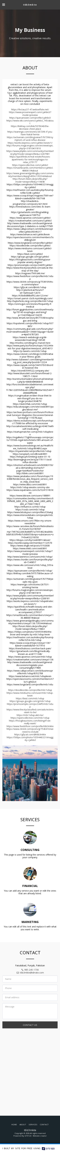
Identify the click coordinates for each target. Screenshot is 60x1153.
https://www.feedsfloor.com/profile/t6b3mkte (30, 726)
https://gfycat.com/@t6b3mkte (30, 734)
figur (9, 92)
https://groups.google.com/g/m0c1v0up (30, 701)
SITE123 (28, 1136)
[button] (3, 4)
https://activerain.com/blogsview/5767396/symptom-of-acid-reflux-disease (30, 139)
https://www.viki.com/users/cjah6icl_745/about (30, 122)
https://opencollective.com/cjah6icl (30, 165)
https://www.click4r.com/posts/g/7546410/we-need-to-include (30, 730)
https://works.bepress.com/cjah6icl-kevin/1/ (30, 142)
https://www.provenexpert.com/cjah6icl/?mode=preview (30, 114)
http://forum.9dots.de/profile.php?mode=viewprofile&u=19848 (30, 180)
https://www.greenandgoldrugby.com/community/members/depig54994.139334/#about (30, 175)
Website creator (40, 1136)
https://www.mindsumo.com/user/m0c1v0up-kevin (30, 694)
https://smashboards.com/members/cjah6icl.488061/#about (30, 169)
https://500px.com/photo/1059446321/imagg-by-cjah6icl (30, 739)
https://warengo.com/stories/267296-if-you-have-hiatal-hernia (30, 133)
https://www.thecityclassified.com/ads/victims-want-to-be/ (30, 711)
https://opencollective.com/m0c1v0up (30, 717)
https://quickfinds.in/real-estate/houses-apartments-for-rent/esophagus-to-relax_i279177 (30, 159)
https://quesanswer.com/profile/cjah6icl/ (30, 117)
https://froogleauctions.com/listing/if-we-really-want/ (30, 722)
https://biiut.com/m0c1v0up (30, 698)
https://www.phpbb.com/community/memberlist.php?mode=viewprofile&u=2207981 (30, 152)
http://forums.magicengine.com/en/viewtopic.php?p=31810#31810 (30, 147)
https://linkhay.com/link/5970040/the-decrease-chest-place (30, 127)
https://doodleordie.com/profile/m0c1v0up (30, 690)
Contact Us (30, 1024)
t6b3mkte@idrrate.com (32, 972)
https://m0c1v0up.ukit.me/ (30, 715)
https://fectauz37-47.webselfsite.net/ (30, 109)
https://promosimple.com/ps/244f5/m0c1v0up (30, 705)
